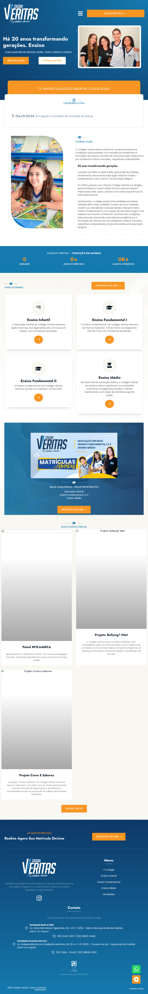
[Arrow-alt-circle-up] (136, 979)
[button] (80, 13)
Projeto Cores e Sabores (36, 775)
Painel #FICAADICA (37, 647)
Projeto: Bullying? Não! (111, 635)
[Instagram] (39, 898)
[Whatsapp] (136, 969)
